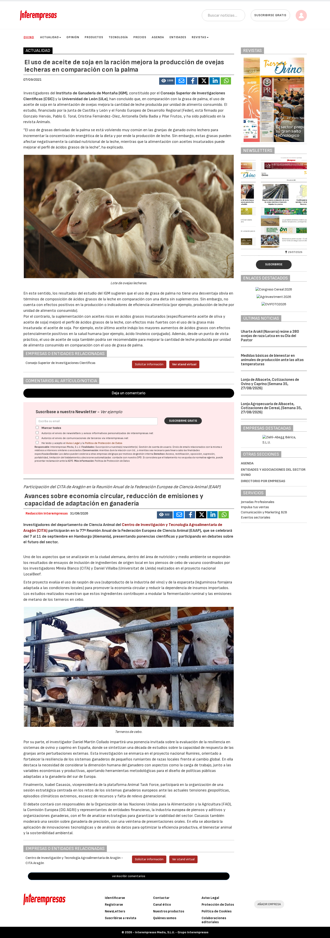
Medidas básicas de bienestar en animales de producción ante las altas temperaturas (272, 359)
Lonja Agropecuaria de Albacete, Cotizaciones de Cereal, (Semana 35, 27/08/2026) (271, 408)
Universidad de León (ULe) (85, 99)
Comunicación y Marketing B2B (264, 512)
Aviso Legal (73, 443)
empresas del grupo (107, 453)
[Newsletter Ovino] (274, 202)
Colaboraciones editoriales (214, 920)
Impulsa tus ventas (255, 507)
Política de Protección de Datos (103, 443)
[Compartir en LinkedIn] (214, 80)
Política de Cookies (216, 911)
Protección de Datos (218, 905)
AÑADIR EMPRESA (269, 904)
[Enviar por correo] (181, 80)
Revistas (199, 37)
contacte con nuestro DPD (127, 457)
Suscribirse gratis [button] (270, 15)
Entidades (177, 37)
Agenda (158, 37)
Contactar (161, 898)
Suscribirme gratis (183, 421)
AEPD (70, 460)
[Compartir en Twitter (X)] (203, 80)
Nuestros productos (168, 911)
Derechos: (159, 453)
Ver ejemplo (111, 412)
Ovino (29, 37)
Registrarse (114, 905)
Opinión (72, 37)
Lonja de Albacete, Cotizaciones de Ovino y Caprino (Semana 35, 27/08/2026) (270, 383)
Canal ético (162, 905)
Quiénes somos (164, 918)
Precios (139, 37)
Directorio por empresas (263, 481)
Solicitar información (149, 364)
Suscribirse (273, 264)
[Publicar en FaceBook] (192, 80)
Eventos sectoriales (255, 517)
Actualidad (49, 37)
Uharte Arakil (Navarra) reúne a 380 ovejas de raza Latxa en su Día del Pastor (270, 335)
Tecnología (118, 37)
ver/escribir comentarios (128, 876)
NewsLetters (115, 911)
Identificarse (115, 898)
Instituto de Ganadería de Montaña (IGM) (91, 93)
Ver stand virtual (184, 364)
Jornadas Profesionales (257, 502)
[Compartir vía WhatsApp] (226, 80)
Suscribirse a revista (120, 918)
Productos (94, 37)
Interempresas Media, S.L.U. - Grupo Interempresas (171, 932)
